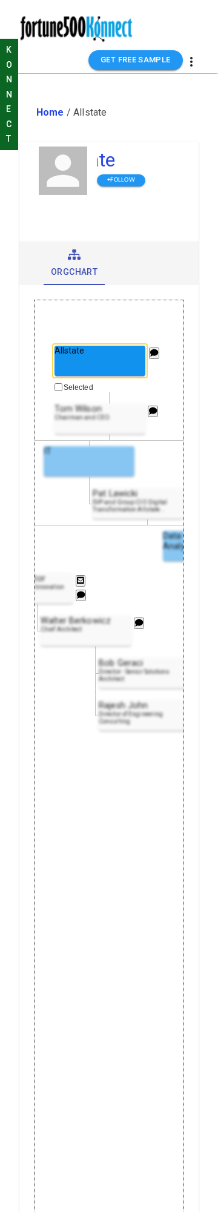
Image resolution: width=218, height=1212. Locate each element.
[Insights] (154, 353)
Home (50, 112)
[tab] (74, 263)
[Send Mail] (80, 581)
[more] (191, 61)
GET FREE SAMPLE (136, 59)
